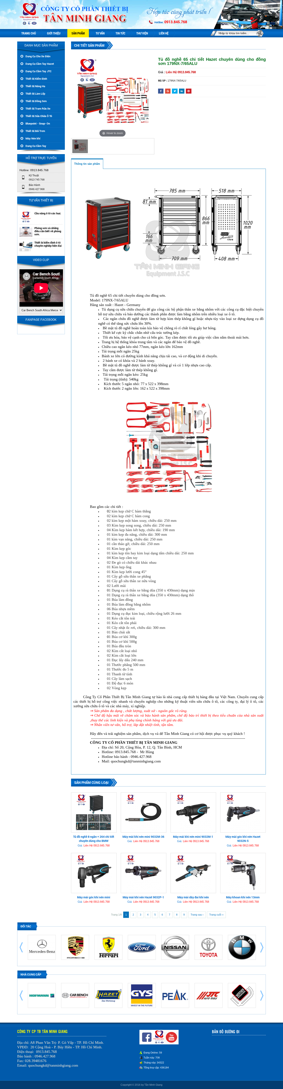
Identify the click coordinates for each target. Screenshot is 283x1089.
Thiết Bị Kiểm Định (36, 78)
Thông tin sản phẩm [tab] (87, 163)
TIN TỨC (120, 33)
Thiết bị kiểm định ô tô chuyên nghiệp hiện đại (48, 244)
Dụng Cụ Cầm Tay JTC (38, 71)
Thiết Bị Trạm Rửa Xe (37, 108)
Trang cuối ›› (216, 914)
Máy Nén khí (32, 138)
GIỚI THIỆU (53, 33)
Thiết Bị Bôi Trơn (35, 131)
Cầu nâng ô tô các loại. (47, 213)
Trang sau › (197, 914)
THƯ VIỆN (142, 33)
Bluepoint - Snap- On (37, 123)
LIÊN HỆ (163, 33)
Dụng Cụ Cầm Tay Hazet (39, 64)
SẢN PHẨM (78, 33)
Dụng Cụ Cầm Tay (35, 146)
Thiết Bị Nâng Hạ (35, 86)
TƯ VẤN (100, 33)
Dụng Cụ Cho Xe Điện (37, 56)
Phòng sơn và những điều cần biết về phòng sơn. (47, 231)
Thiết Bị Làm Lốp (35, 93)
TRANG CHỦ (28, 33)
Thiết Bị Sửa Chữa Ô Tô (38, 116)
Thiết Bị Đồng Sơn (36, 101)
